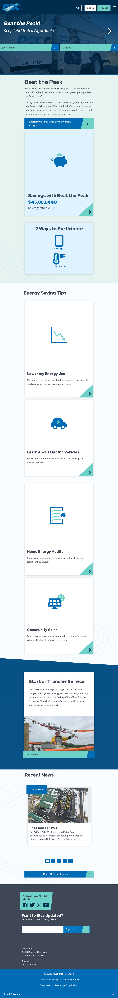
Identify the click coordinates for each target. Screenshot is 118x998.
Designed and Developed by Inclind (59, 985)
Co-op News (37, 789)
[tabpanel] (59, 30)
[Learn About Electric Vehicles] (59, 438)
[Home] (10, 8)
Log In (90, 7)
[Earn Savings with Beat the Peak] (59, 173)
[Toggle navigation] (114, 8)
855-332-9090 (29, 964)
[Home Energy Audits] (59, 529)
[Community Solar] (59, 616)
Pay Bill (104, 7)
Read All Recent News (55, 874)
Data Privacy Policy (69, 979)
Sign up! (70, 929)
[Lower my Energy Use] (59, 349)
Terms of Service (47, 979)
